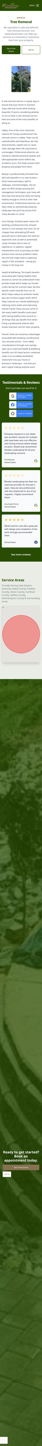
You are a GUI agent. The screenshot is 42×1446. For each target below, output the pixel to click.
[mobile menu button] (37, 5)
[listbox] (21, 79)
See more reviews (21, 554)
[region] (21, 79)
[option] (21, 79)
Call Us (31, 50)
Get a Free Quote (11, 49)
